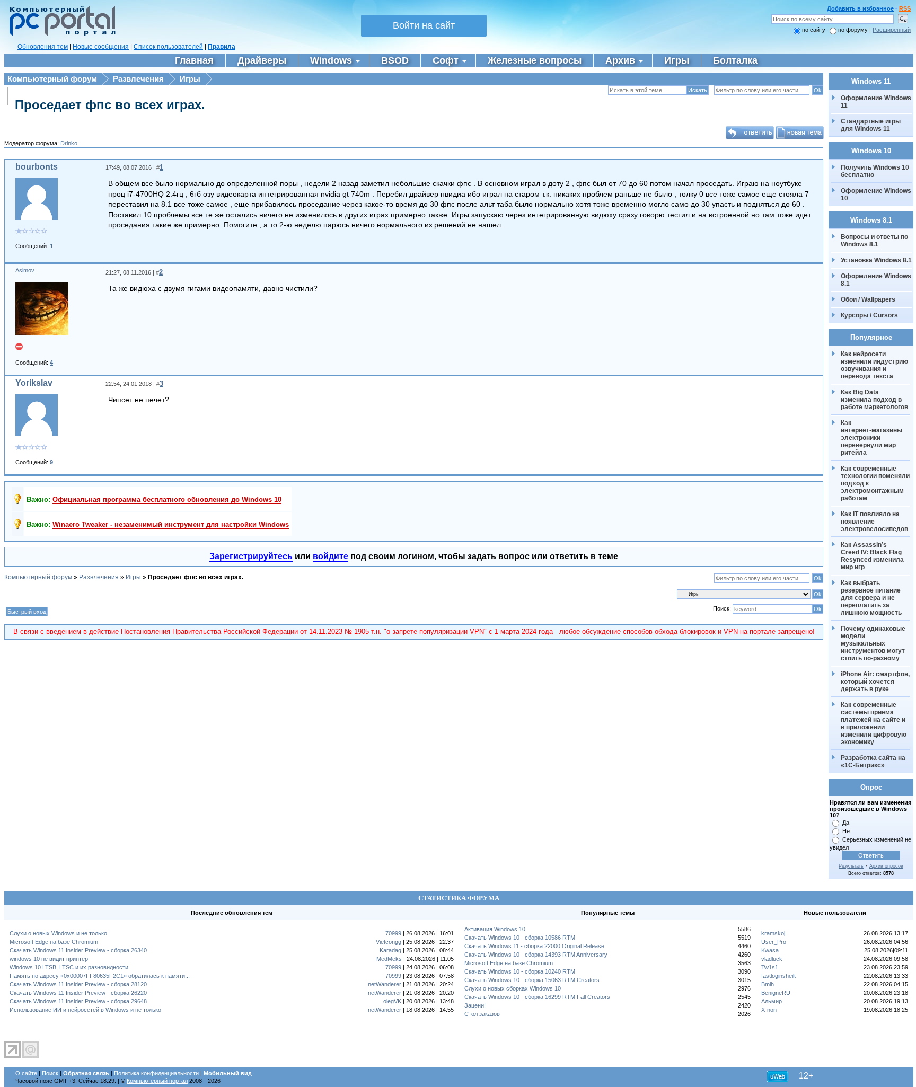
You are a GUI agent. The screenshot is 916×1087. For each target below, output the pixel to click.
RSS (905, 8)
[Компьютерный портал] (60, 34)
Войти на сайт (424, 25)
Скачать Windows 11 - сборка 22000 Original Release (534, 946)
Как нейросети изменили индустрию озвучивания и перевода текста (875, 365)
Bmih (767, 984)
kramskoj (773, 933)
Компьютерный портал (157, 1080)
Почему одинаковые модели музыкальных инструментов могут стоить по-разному (874, 643)
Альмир (771, 1001)
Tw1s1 (769, 967)
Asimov (24, 270)
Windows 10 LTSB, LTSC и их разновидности (69, 967)
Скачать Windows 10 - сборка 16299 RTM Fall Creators (537, 997)
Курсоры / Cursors (869, 315)
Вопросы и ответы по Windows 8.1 (874, 240)
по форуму (853, 29)
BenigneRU (775, 992)
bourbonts (36, 166)
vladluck (771, 959)
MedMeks (389, 959)
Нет (847, 831)
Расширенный (892, 29)
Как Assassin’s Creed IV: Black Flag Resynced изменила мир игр (873, 556)
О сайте (26, 1073)
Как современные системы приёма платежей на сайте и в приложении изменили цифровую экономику (874, 723)
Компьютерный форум (52, 78)
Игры (190, 78)
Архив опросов (886, 866)
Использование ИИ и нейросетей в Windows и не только (85, 1009)
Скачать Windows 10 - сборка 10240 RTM (519, 971)
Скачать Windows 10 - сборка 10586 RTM (519, 937)
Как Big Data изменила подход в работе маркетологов (874, 399)
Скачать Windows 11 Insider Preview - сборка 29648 (78, 1001)
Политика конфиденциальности (156, 1073)
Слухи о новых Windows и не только (58, 933)
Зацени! (475, 1005)
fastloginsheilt (778, 976)
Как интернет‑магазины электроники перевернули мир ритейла (872, 437)
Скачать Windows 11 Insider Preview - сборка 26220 (78, 992)
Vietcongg (388, 942)
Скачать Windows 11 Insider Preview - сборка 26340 (78, 950)
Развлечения (138, 78)
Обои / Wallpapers (868, 299)
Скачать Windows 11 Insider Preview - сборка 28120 (78, 984)
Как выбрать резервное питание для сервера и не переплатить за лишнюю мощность (871, 597)
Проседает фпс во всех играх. (110, 105)
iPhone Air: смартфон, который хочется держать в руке (876, 681)
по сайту (813, 29)
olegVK (392, 1001)
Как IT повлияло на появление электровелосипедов (874, 521)
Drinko (68, 143)
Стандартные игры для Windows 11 (871, 125)
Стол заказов (482, 1014)
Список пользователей (168, 46)
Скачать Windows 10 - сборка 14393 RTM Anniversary (535, 954)
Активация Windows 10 (494, 929)
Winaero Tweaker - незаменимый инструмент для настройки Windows (170, 524)
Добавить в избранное (860, 8)
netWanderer (384, 984)
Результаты (851, 866)
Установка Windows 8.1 (876, 260)
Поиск (50, 1073)
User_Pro (773, 942)
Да (845, 822)
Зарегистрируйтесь (251, 556)
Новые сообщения (101, 46)
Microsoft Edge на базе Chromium (54, 942)
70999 (393, 933)
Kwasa (770, 950)
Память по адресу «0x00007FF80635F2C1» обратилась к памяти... (100, 976)
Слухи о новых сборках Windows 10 (512, 988)
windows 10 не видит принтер (49, 959)
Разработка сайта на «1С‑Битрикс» (874, 761)
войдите (330, 556)
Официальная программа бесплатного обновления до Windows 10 (166, 499)
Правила (221, 46)
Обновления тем (42, 46)
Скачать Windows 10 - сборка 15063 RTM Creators (532, 980)
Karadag (390, 950)
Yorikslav (33, 382)
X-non (769, 1009)
